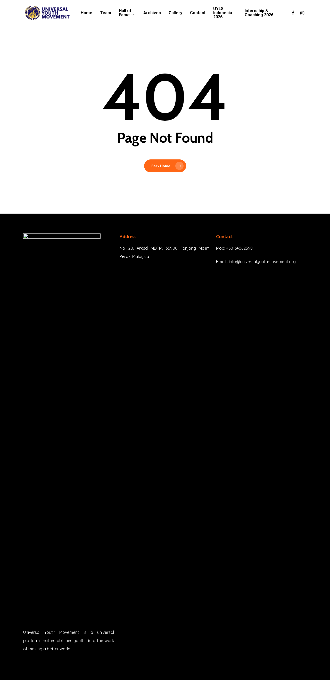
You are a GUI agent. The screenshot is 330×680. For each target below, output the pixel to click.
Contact (197, 13)
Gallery (175, 13)
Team (105, 13)
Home (86, 13)
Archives (152, 13)
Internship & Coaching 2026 (259, 13)
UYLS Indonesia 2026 (222, 13)
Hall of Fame (125, 13)
